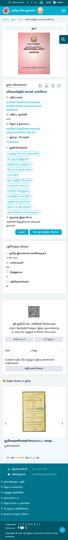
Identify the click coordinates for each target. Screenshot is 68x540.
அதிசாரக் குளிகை (18, 202)
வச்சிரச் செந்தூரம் (18, 191)
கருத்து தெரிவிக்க (13, 492)
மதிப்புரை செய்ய (34, 368)
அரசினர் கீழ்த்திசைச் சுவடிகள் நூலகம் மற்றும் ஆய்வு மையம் (23, 104)
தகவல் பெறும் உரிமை (16, 514)
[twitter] (26, 527)
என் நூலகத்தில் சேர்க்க (45, 232)
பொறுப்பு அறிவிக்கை (16, 508)
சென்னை (12, 110)
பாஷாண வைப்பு (17, 186)
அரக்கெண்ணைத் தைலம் (23, 212)
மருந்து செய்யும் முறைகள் (23, 154)
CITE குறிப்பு (48, 339)
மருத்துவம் (12, 142)
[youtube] (22, 527)
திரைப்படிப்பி (18, 2)
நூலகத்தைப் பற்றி (14, 481)
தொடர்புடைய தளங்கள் (17, 503)
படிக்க (21, 232)
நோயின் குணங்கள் (19, 170)
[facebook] (19, 527)
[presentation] (6, 423)
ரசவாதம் (12, 175)
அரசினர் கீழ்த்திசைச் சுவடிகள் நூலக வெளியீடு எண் (23, 130)
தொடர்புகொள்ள (13, 487)
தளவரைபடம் (11, 498)
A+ (36, 2)
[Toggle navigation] (63, 11)
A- (28, 2)
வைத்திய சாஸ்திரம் (19, 196)
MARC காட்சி (19, 339)
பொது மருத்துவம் (17, 159)
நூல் (14, 19)
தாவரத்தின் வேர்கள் (19, 180)
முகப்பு (6, 19)
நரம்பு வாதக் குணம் (19, 207)
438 (33, 132)
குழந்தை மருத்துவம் (19, 164)
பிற (20, 19)
